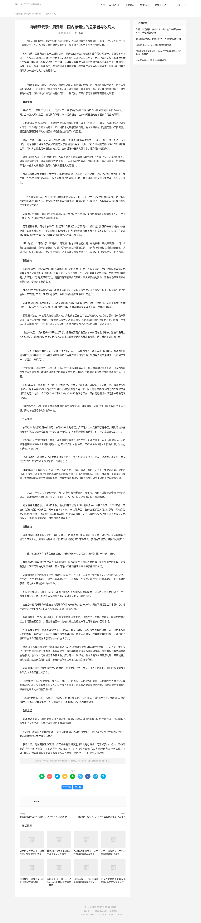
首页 (102, 5)
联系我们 (113, 911)
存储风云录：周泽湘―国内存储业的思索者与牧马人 (72, 27)
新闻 (47, 14)
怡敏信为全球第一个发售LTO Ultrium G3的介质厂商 (43, 816)
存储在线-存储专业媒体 (16, 5)
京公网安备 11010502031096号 (110, 914)
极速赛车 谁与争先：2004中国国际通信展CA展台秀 (102, 816)
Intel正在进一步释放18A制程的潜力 (152, 60)
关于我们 (87, 911)
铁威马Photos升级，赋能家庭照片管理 (153, 45)
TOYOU (67, 787)
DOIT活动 (160, 5)
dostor (36, 801)
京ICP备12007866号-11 (87, 914)
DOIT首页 (175, 5)
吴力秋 (78, 787)
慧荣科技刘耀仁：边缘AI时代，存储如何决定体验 (158, 38)
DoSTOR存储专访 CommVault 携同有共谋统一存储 (59, 882)
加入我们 (104, 911)
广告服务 (96, 911)
